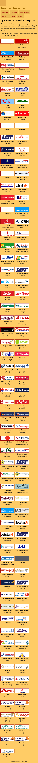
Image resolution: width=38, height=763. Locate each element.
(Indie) (7, 587)
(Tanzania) (7, 611)
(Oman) (22, 575)
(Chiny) (22, 226)
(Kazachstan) (8, 491)
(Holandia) (7, 58)
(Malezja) (7, 299)
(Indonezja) (22, 286)
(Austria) (8, 94)
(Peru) (7, 82)
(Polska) (22, 118)
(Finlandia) (7, 708)
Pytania (12, 16)
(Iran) (22, 623)
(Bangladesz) (7, 479)
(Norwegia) (22, 383)
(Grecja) (22, 238)
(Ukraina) (7, 467)
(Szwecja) (22, 551)
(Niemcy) (22, 58)
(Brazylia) (22, 154)
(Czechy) (7, 70)
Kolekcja (5, 12)
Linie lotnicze (24, 12)
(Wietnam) (22, 659)
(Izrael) (7, 599)
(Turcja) (22, 94)
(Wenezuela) (7, 118)
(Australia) (22, 190)
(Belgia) (7, 527)
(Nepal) (7, 250)
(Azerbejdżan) (22, 647)
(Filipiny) (7, 190)
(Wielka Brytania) (22, 166)
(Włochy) (22, 106)
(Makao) (22, 202)
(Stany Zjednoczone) (22, 250)
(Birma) (22, 262)
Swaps (20, 16)
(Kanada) (22, 82)
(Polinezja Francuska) (7, 202)
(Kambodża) (22, 611)
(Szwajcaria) (22, 46)
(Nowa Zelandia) (7, 335)
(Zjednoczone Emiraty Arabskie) (7, 227)
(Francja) (7, 431)
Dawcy (4, 16)
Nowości (14, 12)
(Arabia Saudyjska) (7, 166)
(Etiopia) (7, 347)
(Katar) (7, 323)
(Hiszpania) (22, 431)
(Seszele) (22, 503)
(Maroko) (22, 142)
